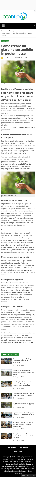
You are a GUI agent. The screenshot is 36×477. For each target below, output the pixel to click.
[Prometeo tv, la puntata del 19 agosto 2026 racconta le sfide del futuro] (6, 372)
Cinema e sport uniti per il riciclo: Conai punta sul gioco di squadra (23, 394)
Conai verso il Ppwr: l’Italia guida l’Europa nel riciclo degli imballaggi (23, 360)
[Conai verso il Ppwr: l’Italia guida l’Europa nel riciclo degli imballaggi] (6, 361)
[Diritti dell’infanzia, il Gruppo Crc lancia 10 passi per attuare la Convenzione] (6, 424)
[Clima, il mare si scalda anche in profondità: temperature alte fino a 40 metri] (6, 436)
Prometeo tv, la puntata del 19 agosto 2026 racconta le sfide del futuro (23, 372)
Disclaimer (24, 447)
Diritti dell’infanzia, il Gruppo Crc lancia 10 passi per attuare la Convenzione (23, 424)
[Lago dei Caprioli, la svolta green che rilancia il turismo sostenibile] (6, 415)
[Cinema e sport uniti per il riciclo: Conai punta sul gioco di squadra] (6, 396)
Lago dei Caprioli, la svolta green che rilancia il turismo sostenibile (23, 414)
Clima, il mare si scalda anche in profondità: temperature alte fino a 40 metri (24, 436)
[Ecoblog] (14, 16)
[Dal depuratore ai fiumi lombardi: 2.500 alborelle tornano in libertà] (6, 405)
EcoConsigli (5, 41)
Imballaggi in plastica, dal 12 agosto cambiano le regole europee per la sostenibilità (22, 384)
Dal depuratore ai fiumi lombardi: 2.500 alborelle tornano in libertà (23, 404)
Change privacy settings (28, 475)
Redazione (12, 447)
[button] (34, 25)
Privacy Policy (18, 451)
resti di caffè (6, 240)
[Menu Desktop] (3, 26)
